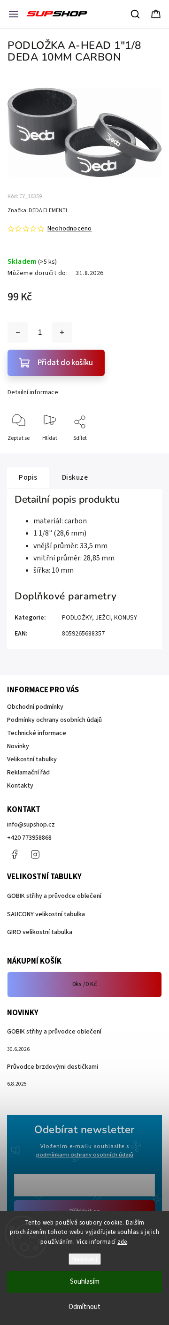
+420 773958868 (29, 837)
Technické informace (36, 733)
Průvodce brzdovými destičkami (52, 1067)
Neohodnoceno (69, 228)
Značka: (37, 210)
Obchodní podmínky (35, 707)
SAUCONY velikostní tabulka (46, 914)
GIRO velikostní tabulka (39, 932)
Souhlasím (85, 1282)
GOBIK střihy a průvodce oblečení (54, 896)
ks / (84, 984)
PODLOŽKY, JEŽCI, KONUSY (99, 617)
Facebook (14, 854)
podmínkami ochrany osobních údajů (84, 1154)
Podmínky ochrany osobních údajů (54, 720)
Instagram (35, 854)
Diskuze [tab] (75, 477)
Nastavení (84, 1259)
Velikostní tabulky (32, 759)
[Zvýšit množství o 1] (62, 332)
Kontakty (20, 785)
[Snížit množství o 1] (18, 332)
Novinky (18, 746)
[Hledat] (136, 14)
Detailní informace (33, 392)
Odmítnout (84, 1307)
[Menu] (13, 14)
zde (122, 1242)
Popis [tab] (28, 477)
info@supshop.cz (31, 824)
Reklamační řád (28, 772)
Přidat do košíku (65, 362)
